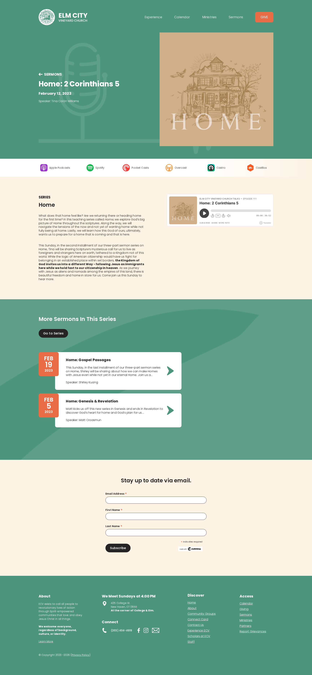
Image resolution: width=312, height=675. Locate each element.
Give (264, 17)
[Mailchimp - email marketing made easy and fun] (190, 549)
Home (192, 602)
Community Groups (202, 613)
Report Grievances (253, 632)
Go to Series (53, 333)
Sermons (246, 614)
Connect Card (198, 619)
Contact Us (196, 625)
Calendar (246, 603)
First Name (113, 510)
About (192, 608)
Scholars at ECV (199, 636)
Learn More (46, 641)
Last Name (113, 526)
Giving (244, 609)
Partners (245, 625)
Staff (191, 641)
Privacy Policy (80, 655)
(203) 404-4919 (121, 630)
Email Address (116, 494)
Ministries (246, 620)
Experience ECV (198, 630)
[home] (63, 17)
